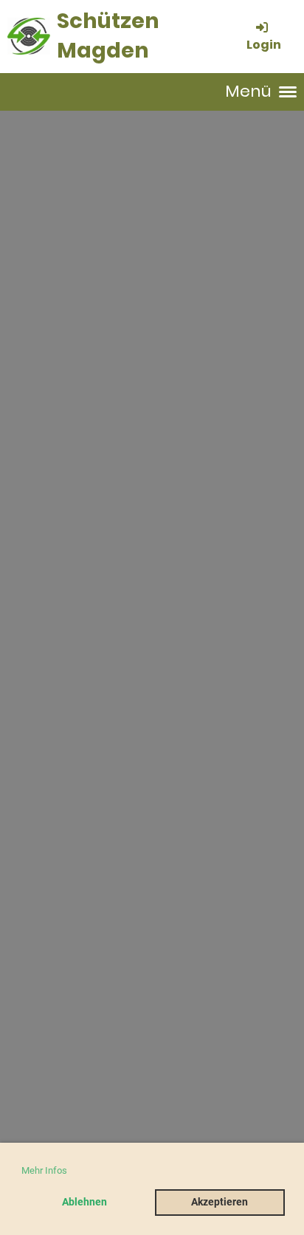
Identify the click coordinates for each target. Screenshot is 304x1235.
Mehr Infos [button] (44, 1170)
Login (263, 44)
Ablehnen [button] (84, 1202)
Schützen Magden (108, 35)
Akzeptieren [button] (219, 1202)
